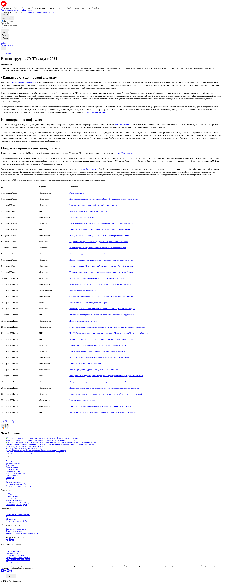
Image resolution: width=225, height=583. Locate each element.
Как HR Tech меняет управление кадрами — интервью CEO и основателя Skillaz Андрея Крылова (108, 333)
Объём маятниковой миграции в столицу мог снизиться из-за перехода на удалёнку (102, 296)
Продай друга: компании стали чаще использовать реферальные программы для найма (104, 388)
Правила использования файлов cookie (41, 12)
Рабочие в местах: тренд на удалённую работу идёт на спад (93, 205)
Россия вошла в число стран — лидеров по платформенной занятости (97, 351)
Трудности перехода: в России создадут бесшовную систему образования (98, 242)
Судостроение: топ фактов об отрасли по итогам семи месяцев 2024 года (35, 453)
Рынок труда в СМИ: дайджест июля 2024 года (24, 449)
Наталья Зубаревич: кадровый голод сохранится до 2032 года (94, 370)
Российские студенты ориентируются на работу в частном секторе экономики (100, 254)
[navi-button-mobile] (3, 48)
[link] (5, 35)
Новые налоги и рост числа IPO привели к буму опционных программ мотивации (102, 284)
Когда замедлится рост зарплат (81, 217)
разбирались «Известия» (96, 112)
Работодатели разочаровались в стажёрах (85, 364)
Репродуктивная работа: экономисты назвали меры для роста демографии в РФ (101, 223)
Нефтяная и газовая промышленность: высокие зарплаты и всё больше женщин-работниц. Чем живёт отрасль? (50, 444)
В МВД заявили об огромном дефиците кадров (88, 303)
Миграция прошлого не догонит (82, 400)
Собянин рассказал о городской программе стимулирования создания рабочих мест (102, 406)
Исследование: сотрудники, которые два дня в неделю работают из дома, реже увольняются (106, 376)
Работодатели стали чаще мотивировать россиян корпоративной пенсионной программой (105, 394)
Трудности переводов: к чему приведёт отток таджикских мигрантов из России (101, 272)
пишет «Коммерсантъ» (124, 153)
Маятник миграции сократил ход (82, 290)
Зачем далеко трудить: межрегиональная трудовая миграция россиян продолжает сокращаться (107, 327)
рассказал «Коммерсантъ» (87, 169)
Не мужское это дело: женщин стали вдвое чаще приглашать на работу (97, 278)
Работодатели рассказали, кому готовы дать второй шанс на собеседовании (99, 229)
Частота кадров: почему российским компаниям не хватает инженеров (97, 248)
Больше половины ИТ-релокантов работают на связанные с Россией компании (101, 266)
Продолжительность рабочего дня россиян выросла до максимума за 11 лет (99, 382)
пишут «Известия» (121, 125)
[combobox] (11, 576)
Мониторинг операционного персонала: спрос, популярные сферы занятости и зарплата (41, 440)
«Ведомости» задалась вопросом (23, 82)
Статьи (8, 53)
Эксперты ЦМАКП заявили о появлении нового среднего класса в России (99, 357)
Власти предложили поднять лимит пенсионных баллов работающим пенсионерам (102, 412)
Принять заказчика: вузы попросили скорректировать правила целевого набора (101, 260)
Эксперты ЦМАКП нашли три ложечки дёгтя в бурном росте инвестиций (99, 236)
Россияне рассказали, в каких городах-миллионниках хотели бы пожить (98, 345)
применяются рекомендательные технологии (47, 566)
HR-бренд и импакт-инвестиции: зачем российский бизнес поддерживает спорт (101, 339)
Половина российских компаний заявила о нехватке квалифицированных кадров (102, 309)
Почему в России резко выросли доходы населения (89, 211)
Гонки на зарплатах (77, 193)
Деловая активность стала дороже (83, 321)
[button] (3, 41)
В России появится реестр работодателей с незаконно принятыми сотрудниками (101, 315)
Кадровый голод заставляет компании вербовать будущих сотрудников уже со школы (103, 199)
